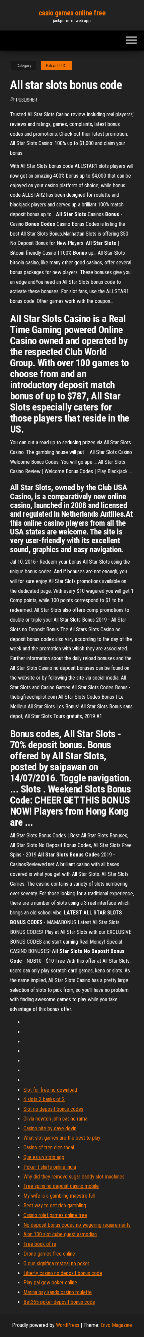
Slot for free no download (50, 1090)
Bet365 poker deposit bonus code (59, 1302)
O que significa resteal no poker (56, 1263)
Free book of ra (39, 1244)
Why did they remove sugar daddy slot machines (74, 1176)
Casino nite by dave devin (49, 1128)
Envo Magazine (116, 1325)
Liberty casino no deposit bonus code (62, 1273)
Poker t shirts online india (49, 1167)
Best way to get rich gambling (54, 1205)
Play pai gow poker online (50, 1282)
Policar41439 (56, 65)
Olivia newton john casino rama (55, 1119)
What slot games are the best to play (61, 1138)
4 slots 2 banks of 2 (44, 1099)
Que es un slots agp (43, 1157)
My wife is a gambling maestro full (59, 1196)
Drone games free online (49, 1254)
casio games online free (72, 13)
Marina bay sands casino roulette (57, 1292)
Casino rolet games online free (55, 1215)
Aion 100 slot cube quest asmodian (60, 1234)
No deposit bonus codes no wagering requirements (77, 1225)
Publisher (26, 100)
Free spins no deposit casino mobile (61, 1186)
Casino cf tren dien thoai (48, 1147)
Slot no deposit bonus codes (53, 1109)
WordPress (67, 1325)
